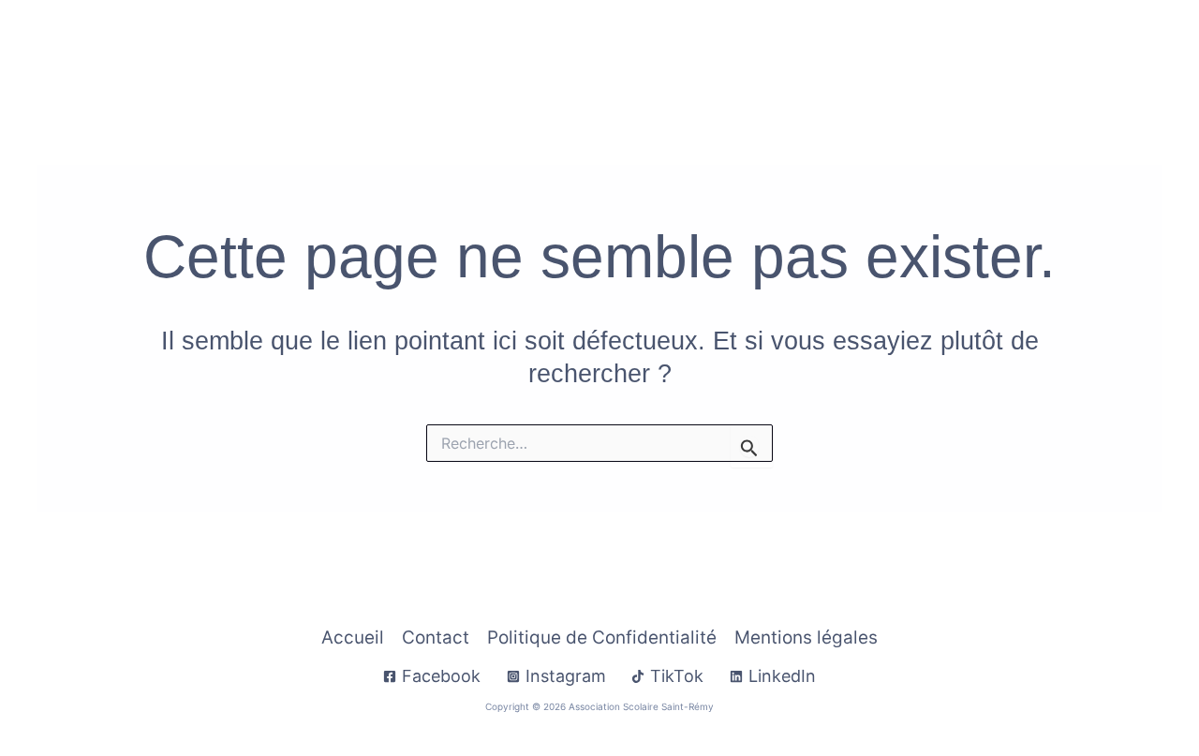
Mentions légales (806, 637)
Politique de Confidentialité (602, 637)
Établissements (817, 48)
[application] (606, 48)
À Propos (680, 48)
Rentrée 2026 (412, 48)
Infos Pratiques (544, 48)
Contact (1095, 48)
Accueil (307, 48)
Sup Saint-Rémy (979, 48)
